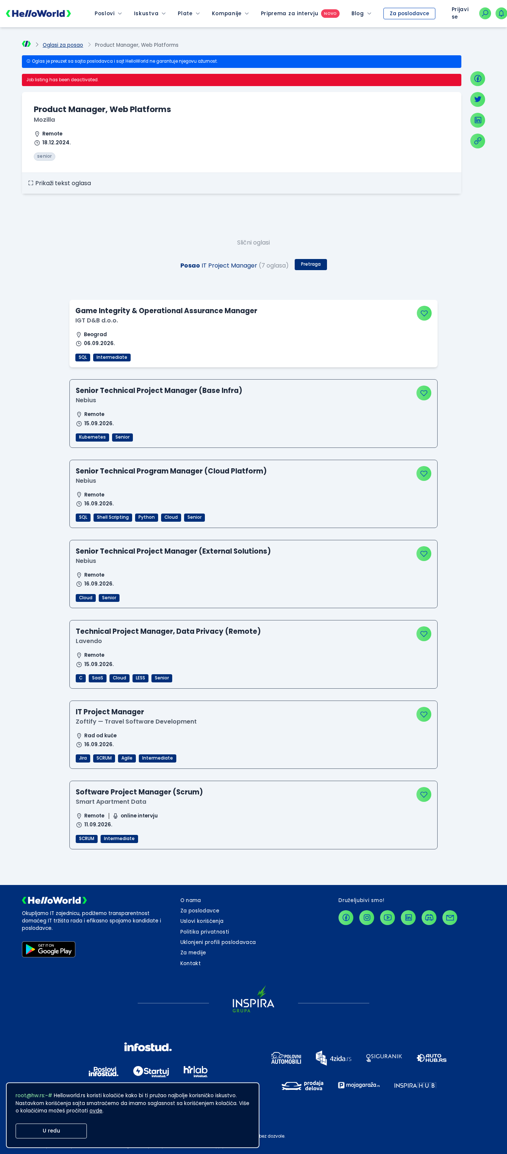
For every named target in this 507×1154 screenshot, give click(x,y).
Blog (357, 13)
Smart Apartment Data (111, 801)
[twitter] (477, 99)
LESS (140, 678)
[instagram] (366, 917)
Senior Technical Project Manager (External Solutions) (173, 551)
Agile (127, 758)
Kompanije (227, 13)
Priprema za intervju (289, 13)
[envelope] (449, 917)
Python (146, 517)
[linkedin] (477, 120)
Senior (122, 437)
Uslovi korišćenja (202, 921)
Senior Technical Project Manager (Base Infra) (159, 390)
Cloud (171, 517)
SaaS (97, 678)
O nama (190, 900)
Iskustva (146, 13)
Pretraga (311, 264)
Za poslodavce (409, 13)
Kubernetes (92, 437)
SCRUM (104, 758)
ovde (95, 1110)
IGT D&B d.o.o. (96, 320)
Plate (185, 13)
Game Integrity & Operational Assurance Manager (166, 310)
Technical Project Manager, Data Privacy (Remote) (168, 631)
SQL (83, 357)
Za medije (193, 952)
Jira (83, 758)
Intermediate (112, 357)
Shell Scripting (113, 517)
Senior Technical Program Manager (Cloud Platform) (171, 471)
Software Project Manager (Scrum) (139, 792)
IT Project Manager (110, 712)
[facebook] (477, 78)
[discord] (429, 917)
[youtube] (387, 917)
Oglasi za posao (63, 45)
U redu (51, 1130)
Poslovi (105, 13)
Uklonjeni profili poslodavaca (218, 942)
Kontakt (190, 963)
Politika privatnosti (204, 931)
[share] (477, 141)
